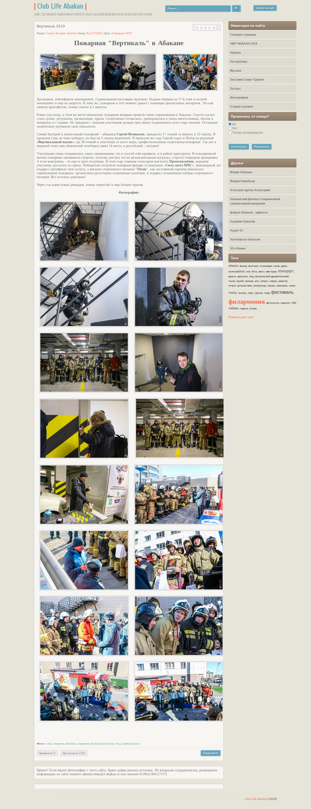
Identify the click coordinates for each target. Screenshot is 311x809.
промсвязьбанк (131, 743)
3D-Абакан (237, 248)
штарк (253, 308)
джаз (284, 266)
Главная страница (243, 34)
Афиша (235, 52)
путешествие (244, 285)
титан (118, 743)
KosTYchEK (94, 33)
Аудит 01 (236, 230)
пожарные (58, 743)
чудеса (244, 308)
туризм (258, 293)
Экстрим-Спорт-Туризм (247, 79)
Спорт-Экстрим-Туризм (61, 33)
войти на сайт (265, 8)
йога (254, 271)
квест (262, 271)
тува (250, 293)
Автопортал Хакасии (245, 239)
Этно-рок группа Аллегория (250, 190)
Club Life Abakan (60, 6)
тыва (267, 293)
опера (273, 281)
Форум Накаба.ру (242, 181)
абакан (233, 265)
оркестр (282, 281)
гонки (276, 266)
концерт (286, 271)
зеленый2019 (236, 271)
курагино (242, 276)
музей (240, 281)
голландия (265, 266)
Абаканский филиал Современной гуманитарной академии (255, 201)
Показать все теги (240, 317)
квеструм (271, 271)
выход (243, 266)
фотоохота (272, 302)
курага (232, 276)
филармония (246, 301)
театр (232, 292)
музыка (249, 281)
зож (248, 271)
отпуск (232, 285)
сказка (271, 285)
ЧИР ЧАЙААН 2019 (243, 43)
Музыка (235, 70)
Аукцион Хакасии (242, 221)
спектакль (281, 285)
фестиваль (282, 292)
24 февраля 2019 (121, 33)
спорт (49, 743)
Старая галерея (241, 106)
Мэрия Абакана (241, 172)
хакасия (285, 302)
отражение (83, 743)
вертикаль (71, 743)
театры (242, 293)
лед (251, 276)
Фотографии (239, 97)
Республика (238, 61)
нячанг (264, 281)
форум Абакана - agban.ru (249, 212)
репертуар (260, 285)
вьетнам (253, 266)
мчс (257, 281)
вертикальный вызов (102, 743)
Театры (235, 88)
